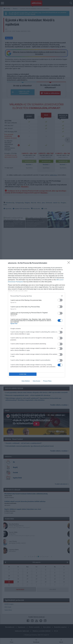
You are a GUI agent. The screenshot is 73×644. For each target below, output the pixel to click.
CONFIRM (22, 374)
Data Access (36, 381)
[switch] (60, 300)
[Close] (69, 263)
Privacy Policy (47, 381)
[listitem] (36, 296)
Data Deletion (26, 381)
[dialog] (36, 322)
